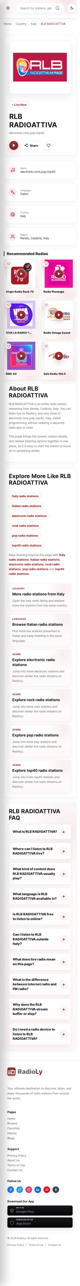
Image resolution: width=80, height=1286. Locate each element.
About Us (13, 1160)
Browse (12, 1123)
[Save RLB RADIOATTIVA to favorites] (48, 145)
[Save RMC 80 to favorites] (8, 346)
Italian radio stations (26, 506)
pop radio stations (25, 535)
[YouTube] (46, 1189)
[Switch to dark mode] (71, 8)
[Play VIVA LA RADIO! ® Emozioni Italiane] (21, 315)
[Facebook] (10, 1189)
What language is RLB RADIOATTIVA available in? (35, 896)
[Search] (57, 8)
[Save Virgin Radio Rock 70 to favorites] (8, 264)
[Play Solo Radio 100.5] (59, 356)
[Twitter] (19, 1189)
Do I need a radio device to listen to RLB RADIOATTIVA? (34, 1034)
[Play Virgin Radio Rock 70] (21, 274)
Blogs (11, 1138)
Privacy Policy (16, 1155)
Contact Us (14, 1170)
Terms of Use (16, 1165)
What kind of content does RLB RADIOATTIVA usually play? (34, 873)
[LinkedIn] (37, 1189)
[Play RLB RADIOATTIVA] (13, 145)
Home (7, 23)
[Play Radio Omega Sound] (59, 315)
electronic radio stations (29, 516)
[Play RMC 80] (21, 356)
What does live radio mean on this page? (34, 961)
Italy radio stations (25, 496)
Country (21, 23)
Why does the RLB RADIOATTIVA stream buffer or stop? (30, 1009)
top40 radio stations (26, 545)
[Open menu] (8, 8)
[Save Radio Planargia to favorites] (46, 264)
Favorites (13, 1128)
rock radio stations (25, 525)
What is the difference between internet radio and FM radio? (34, 984)
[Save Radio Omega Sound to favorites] (46, 305)
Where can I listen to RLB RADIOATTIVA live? (33, 851)
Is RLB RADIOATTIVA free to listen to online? (33, 916)
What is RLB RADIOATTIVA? (35, 831)
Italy (34, 23)
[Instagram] (28, 1189)
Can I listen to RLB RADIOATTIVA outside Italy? (31, 939)
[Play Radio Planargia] (59, 274)
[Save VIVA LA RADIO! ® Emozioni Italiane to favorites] (8, 305)
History (12, 1133)
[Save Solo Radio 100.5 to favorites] (46, 346)
